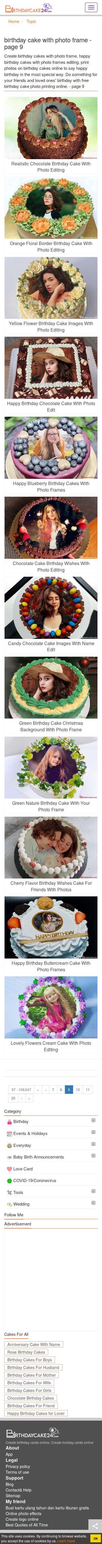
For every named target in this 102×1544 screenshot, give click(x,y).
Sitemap (13, 1495)
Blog (10, 1484)
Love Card (23, 1169)
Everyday (22, 1145)
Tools (18, 1192)
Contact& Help (18, 1490)
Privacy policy (18, 1466)
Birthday (21, 1121)
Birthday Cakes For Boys (29, 1359)
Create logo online (22, 1519)
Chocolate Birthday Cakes (30, 1398)
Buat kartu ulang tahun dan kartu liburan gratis (47, 1508)
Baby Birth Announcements (38, 1157)
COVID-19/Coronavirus (34, 1180)
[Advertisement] (51, 1280)
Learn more (65, 1540)
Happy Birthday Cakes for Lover (36, 1413)
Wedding (21, 1204)
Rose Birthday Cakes (26, 1352)
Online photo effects (23, 1513)
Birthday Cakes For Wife (29, 1382)
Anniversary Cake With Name (33, 1344)
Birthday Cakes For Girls (29, 1390)
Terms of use (17, 1472)
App (9, 1454)
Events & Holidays (30, 1133)
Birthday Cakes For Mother (31, 1375)
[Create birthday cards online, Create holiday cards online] (29, 7)
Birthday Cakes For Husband (33, 1367)
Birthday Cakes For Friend (31, 1405)
